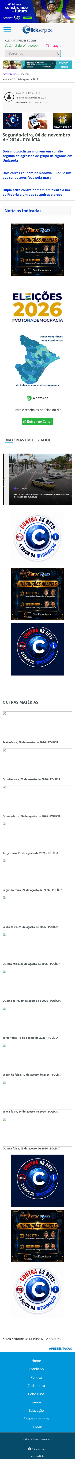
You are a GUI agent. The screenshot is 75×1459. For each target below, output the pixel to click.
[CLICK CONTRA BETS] (12, 121)
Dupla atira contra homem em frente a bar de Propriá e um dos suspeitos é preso (36, 192)
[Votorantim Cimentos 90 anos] (37, 11)
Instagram (57, 45)
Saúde (36, 1402)
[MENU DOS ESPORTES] (62, 121)
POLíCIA (24, 74)
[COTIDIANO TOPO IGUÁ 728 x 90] (37, 64)
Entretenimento (36, 1418)
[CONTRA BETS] (37, 649)
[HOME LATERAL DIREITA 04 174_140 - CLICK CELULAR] (37, 121)
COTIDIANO (10, 74)
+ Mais (37, 1427)
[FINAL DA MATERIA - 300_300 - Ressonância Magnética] (37, 249)
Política (36, 1377)
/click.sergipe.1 (39, 1449)
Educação (36, 1410)
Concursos (36, 1394)
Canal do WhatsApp (23, 45)
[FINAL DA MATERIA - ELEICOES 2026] (37, 304)
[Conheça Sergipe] (37, 360)
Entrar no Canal (39, 421)
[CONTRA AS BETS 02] (37, 538)
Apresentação (60, 1348)
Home (36, 1360)
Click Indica (36, 1385)
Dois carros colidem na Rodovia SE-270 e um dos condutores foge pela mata (37, 175)
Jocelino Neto (37, 1456)
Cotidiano (36, 1369)
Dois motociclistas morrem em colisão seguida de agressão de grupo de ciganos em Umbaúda (37, 155)
